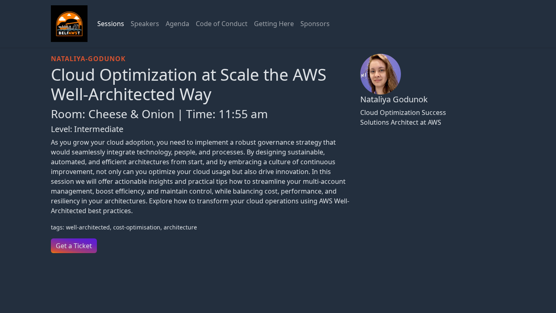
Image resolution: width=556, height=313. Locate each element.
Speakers (145, 23)
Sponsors (315, 23)
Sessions (110, 23)
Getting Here (274, 23)
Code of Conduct (221, 23)
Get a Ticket (74, 245)
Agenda (177, 23)
